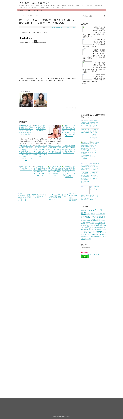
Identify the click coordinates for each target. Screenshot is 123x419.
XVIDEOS (57, 27)
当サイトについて (37, 10)
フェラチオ (68, 27)
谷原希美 (83, 236)
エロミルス (72, 110)
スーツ (62, 27)
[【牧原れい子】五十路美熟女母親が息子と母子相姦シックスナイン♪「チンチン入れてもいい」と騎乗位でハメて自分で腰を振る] (55, 131)
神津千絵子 (86, 232)
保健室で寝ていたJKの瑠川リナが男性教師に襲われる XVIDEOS (85, 132)
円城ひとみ (90, 216)
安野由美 (90, 222)
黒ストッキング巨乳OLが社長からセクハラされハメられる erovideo (85, 197)
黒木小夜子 (88, 239)
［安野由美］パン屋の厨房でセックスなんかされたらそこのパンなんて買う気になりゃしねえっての (94, 176)
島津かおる (83, 225)
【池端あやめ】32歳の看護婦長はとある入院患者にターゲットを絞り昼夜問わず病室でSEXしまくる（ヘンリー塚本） (85, 155)
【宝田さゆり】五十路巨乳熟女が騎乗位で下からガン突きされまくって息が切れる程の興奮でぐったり (94, 43)
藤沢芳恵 (104, 234)
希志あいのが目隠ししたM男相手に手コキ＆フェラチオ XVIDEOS (40, 141)
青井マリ (100, 236)
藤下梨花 (94, 234)
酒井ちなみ (88, 236)
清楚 (74, 27)
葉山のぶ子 (88, 234)
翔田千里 (99, 231)
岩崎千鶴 (102, 223)
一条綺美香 (92, 210)
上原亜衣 (88, 214)
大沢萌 (83, 223)
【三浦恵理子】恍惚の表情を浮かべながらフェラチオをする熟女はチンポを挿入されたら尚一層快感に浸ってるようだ (94, 134)
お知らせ (28, 10)
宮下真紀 (97, 223)
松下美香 (92, 227)
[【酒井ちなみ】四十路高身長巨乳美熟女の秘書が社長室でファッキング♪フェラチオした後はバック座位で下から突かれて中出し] (26, 131)
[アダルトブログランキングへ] (84, 253)
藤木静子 (99, 234)
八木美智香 (98, 214)
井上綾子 (93, 214)
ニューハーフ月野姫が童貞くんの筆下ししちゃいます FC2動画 (94, 197)
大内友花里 (103, 220)
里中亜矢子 (94, 236)
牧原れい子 (100, 229)
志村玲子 (93, 225)
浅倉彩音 (86, 229)
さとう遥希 (83, 210)
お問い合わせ (21, 10)
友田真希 (96, 220)
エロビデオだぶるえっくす (34, 2)
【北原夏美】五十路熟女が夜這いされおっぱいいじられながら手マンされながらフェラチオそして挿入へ (94, 78)
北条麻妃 (83, 220)
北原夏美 (101, 217)
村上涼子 (87, 227)
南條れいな (89, 220)
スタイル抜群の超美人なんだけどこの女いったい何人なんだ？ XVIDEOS (94, 154)
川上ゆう (88, 225)
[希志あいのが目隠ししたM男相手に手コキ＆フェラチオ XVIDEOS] (40, 131)
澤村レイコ (92, 229)
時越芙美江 (98, 225)
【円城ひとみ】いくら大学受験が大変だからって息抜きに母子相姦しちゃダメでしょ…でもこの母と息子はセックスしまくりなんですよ (85, 177)
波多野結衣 (100, 227)
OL (52, 27)
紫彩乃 (91, 232)
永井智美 (96, 227)
